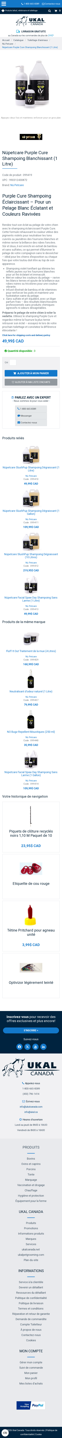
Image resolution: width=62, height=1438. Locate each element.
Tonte (31, 1174)
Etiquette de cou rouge (31, 883)
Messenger (26, 415)
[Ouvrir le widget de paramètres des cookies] (5, 1432)
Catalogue (18, 40)
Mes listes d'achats (31, 1383)
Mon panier (31, 1373)
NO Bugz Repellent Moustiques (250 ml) (31, 731)
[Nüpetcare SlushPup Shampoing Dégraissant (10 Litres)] (31, 541)
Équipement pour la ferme (30, 1201)
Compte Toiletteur (31, 1324)
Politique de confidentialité (31, 1298)
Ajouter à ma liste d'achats (32, 382)
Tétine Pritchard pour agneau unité (31, 932)
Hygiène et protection (31, 1195)
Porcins (31, 1169)
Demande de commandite (31, 1319)
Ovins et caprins (31, 1163)
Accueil (5, 40)
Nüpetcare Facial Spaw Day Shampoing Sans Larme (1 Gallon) (31, 774)
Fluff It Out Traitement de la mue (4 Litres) (31, 651)
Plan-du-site (31, 1260)
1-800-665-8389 (31, 4)
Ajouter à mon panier (33, 373)
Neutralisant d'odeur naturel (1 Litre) (31, 691)
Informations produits (31, 1233)
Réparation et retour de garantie (31, 1313)
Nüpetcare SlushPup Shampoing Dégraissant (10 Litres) (31, 556)
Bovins (31, 1158)
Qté (6, 362)
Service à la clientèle (31, 1282)
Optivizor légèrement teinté (31, 982)
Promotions (31, 1228)
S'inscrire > (31, 1030)
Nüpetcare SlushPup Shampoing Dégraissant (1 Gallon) (31, 512)
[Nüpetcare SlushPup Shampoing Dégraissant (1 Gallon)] (31, 498)
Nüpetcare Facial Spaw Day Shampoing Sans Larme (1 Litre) (31, 599)
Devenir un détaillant (31, 1287)
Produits (31, 1147)
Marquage (31, 1179)
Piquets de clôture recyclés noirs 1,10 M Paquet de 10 (31, 833)
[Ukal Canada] (31, 21)
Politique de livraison (31, 1303)
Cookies (31, 1340)
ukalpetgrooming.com (31, 1254)
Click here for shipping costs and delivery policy (26, 335)
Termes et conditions (30, 1308)
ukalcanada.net (31, 1249)
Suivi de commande (31, 1367)
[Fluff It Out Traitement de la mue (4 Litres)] (31, 638)
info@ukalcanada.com (31, 1106)
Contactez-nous (52, 4)
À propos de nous (31, 1329)
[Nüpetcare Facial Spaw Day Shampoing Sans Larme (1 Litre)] (31, 584)
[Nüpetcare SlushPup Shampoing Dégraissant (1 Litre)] (31, 454)
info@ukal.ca (31, 1112)
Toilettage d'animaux (37, 40)
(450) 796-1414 (31, 1093)
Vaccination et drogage (31, 1185)
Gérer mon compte (31, 1362)
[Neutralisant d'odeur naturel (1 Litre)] (31, 678)
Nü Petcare (7, 43)
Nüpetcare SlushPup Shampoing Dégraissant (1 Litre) (31, 469)
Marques (31, 1238)
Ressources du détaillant (31, 1292)
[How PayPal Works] (31, 1405)
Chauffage (31, 1190)
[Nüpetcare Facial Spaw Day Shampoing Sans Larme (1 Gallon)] (31, 759)
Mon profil (31, 1378)
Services (31, 1244)
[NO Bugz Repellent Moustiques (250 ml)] (31, 719)
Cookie (38, 1434)
